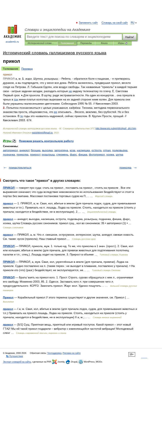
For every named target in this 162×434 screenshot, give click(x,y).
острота (96, 150)
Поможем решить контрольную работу (46, 141)
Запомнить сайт (88, 22)
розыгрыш (48, 154)
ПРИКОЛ (9, 187)
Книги (104, 43)
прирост (35, 154)
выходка (47, 150)
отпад (107, 150)
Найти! (129, 37)
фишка (82, 154)
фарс (73, 154)
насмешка (83, 150)
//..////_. (115, 128)
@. (42, 132)
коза (72, 150)
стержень (62, 154)
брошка (35, 150)
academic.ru (12, 41)
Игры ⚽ (123, 43)
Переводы (86, 43)
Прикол (8, 297)
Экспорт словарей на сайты (17, 362)
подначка (9, 154)
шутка (119, 154)
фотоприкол (97, 154)
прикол (8, 203)
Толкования (67, 43)
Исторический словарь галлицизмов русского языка (41, 43)
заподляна (61, 150)
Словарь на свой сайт (115, 22)
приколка (22, 154)
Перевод (27, 68)
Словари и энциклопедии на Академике (57, 30)
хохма (110, 154)
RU (132, 22)
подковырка (119, 150)
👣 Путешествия (14, 356)
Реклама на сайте (72, 353)
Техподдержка (54, 353)
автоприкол (10, 150)
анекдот (24, 150)
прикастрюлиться (20, 167)
